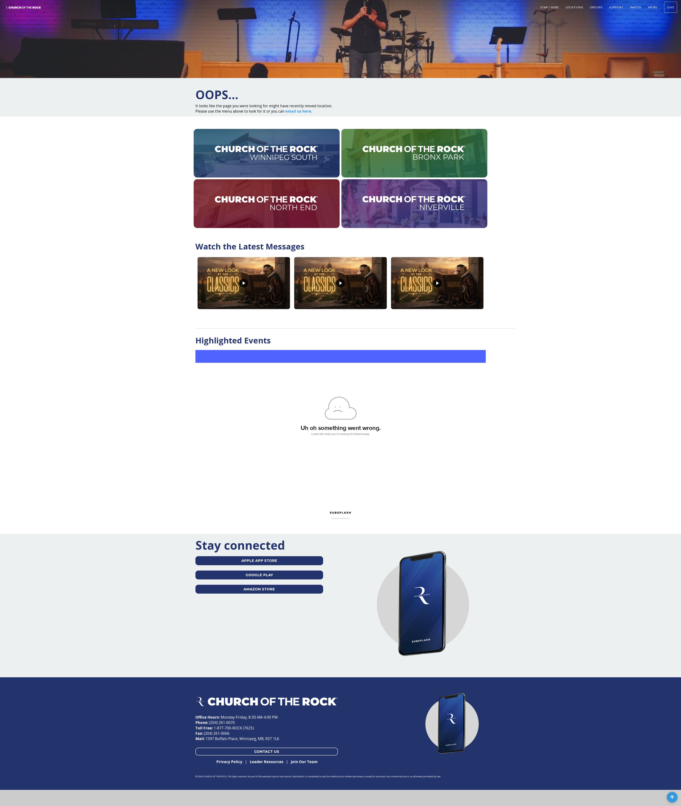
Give (670, 7)
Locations (575, 7)
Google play (259, 575)
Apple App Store (259, 560)
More (653, 7)
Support (616, 7)
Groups (596, 7)
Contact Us (266, 751)
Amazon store (259, 589)
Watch (636, 7)
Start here (550, 7)
